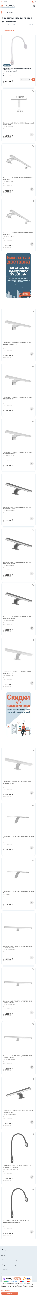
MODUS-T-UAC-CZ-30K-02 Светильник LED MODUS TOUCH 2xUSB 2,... (16, 1221)
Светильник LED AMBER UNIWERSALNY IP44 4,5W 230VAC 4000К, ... (17, 398)
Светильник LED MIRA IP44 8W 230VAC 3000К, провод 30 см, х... (17, 672)
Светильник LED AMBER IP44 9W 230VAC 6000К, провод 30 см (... (18, 233)
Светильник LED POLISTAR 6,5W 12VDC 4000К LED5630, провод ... (17, 1001)
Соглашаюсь (9, 1293)
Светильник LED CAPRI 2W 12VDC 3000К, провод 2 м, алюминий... (18, 837)
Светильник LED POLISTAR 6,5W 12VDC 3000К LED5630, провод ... (17, 946)
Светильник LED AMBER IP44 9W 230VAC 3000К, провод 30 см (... (18, 178)
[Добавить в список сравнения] (32, 37)
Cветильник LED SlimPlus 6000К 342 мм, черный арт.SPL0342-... (18, 123)
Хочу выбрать (5, 1290)
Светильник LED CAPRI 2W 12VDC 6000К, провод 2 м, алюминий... (18, 892)
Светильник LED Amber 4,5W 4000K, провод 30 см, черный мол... (18, 1111)
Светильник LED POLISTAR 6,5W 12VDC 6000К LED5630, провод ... (17, 1056)
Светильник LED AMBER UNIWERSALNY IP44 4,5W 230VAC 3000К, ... (17, 343)
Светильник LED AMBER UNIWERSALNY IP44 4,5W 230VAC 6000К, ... (17, 453)
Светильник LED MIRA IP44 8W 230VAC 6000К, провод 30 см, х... (17, 782)
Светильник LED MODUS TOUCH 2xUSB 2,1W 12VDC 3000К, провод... (17, 69)
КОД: (4, 71)
